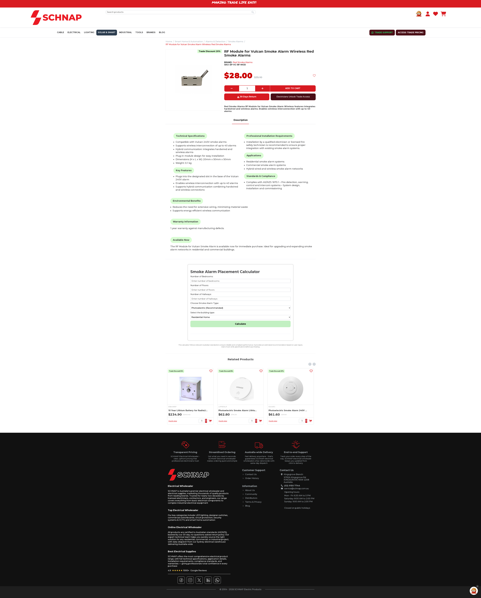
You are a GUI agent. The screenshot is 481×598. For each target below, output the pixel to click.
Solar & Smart (106, 32)
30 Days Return (248, 96)
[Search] (252, 12)
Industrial (125, 32)
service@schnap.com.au (296, 488)
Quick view (172, 421)
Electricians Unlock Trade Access (293, 96)
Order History (252, 478)
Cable (60, 32)
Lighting (89, 32)
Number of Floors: (199, 285)
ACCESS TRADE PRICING (411, 32)
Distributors (251, 498)
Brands (151, 32)
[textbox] (180, 12)
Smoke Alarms (235, 41)
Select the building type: (202, 312)
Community (251, 494)
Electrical (74, 32)
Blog (162, 32)
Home (169, 41)
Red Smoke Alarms (243, 62)
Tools (139, 32)
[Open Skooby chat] (474, 591)
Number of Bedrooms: (201, 276)
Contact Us (251, 474)
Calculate (240, 324)
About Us (250, 490)
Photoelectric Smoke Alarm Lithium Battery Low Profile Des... (188, 410)
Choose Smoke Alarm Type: (204, 303)
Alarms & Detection (215, 41)
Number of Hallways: (200, 294)
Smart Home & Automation (189, 41)
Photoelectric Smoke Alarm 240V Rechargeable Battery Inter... (238, 410)
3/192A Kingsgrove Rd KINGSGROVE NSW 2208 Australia (296, 479)
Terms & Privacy (253, 502)
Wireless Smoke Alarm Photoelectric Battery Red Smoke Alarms (288, 410)
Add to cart (292, 88)
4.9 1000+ (187, 570)
